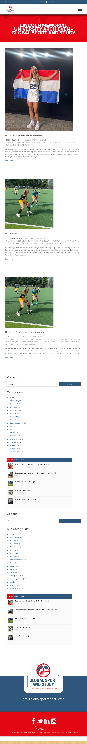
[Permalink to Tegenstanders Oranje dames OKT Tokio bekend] (10, 466)
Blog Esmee (14, 410)
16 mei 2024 (10, 337)
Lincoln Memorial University (55, 142)
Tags (22, 460)
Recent (16, 460)
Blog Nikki (13, 420)
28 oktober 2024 (13, 140)
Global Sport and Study (36, 140)
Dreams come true (16, 423)
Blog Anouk (14, 404)
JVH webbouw (45, 732)
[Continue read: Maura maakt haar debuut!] (29, 204)
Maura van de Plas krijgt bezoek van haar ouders (23, 135)
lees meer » (9, 160)
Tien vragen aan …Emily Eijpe (25, 482)
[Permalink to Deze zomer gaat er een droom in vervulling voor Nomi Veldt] (10, 475)
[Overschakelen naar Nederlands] (43, 738)
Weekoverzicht (15, 452)
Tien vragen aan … (16, 442)
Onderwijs (13, 436)
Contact (54, 732)
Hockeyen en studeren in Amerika (25, 142)
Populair (10, 460)
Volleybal (13, 449)
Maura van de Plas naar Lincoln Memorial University (24, 332)
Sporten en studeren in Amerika (46, 243)
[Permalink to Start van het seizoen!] (10, 493)
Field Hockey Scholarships (22, 339)
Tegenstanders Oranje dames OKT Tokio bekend (32, 464)
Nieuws (12, 433)
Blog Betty (14, 407)
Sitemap (75, 732)
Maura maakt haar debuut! (15, 234)
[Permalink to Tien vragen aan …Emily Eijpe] (10, 484)
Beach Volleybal (15, 401)
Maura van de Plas (52, 342)
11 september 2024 (14, 238)
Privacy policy (61, 732)
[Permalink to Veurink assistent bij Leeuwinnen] (10, 501)
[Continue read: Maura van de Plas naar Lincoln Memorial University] (29, 302)
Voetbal (12, 445)
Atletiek (12, 397)
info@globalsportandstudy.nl (43, 699)
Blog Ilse (13, 413)
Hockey (12, 429)
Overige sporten (15, 439)
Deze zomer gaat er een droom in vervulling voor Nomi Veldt (36, 473)
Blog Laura (14, 417)
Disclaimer (69, 732)
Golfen (12, 426)
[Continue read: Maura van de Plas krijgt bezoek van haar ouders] (39, 89)
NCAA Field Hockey (21, 145)
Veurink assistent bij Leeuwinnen (26, 499)
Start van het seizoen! (22, 490)
